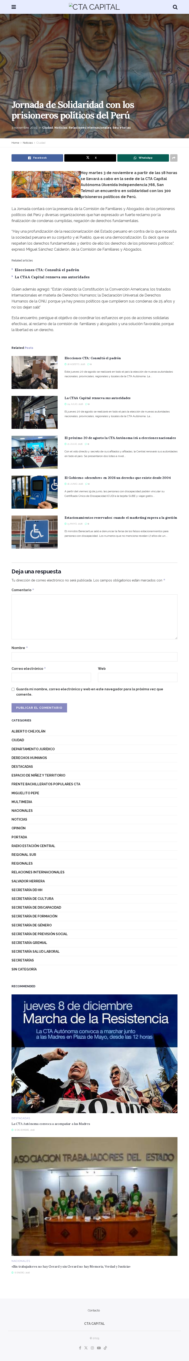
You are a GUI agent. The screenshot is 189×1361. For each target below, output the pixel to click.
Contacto (94, 1310)
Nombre (20, 648)
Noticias (60, 127)
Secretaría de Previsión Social (40, 934)
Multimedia (22, 802)
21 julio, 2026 (75, 444)
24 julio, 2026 (75, 404)
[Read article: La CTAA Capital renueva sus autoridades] (35, 412)
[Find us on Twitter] (86, 1348)
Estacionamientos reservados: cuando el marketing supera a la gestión (121, 518)
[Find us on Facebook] (80, 1348)
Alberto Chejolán (28, 731)
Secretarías (121, 127)
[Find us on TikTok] (105, 1348)
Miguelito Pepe (25, 793)
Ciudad (47, 127)
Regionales (22, 863)
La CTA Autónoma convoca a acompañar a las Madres (51, 1124)
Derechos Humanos (29, 758)
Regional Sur (24, 855)
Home (15, 142)
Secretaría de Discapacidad (36, 907)
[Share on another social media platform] (173, 158)
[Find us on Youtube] (99, 1348)
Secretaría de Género (32, 925)
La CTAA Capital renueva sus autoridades (52, 277)
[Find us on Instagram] (92, 1348)
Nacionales (22, 810)
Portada (19, 837)
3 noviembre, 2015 (24, 127)
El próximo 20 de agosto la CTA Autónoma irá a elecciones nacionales (120, 438)
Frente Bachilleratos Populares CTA (46, 784)
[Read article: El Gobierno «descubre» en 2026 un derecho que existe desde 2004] (35, 492)
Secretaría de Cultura (32, 899)
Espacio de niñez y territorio (38, 775)
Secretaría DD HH (27, 890)
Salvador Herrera (28, 881)
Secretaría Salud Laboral (36, 951)
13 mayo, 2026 (75, 523)
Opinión (19, 828)
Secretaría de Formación (34, 916)
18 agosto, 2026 (76, 364)
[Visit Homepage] (94, 7)
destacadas (22, 766)
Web (102, 668)
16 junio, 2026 (75, 484)
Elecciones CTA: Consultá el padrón (47, 270)
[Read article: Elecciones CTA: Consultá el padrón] (35, 372)
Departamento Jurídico (33, 749)
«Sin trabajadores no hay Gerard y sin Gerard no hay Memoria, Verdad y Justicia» (71, 1266)
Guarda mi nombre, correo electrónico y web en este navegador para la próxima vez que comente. (89, 691)
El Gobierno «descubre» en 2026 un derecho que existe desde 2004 (118, 478)
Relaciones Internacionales (90, 127)
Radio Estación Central (33, 846)
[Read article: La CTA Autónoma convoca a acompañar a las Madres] (94, 1053)
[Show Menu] (14, 7)
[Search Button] (175, 7)
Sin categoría (24, 969)
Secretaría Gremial (29, 943)
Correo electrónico (29, 668)
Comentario (23, 590)
